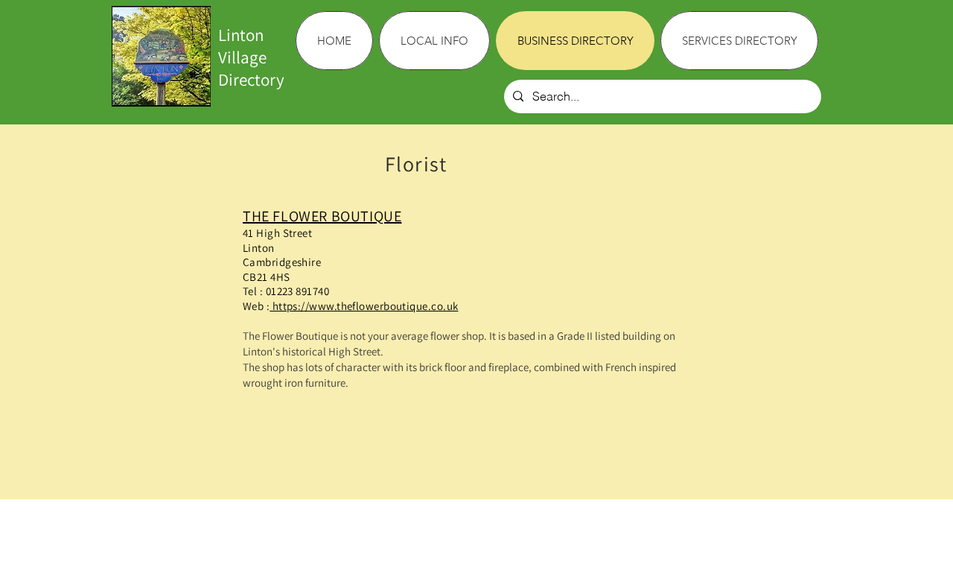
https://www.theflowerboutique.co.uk (364, 306)
